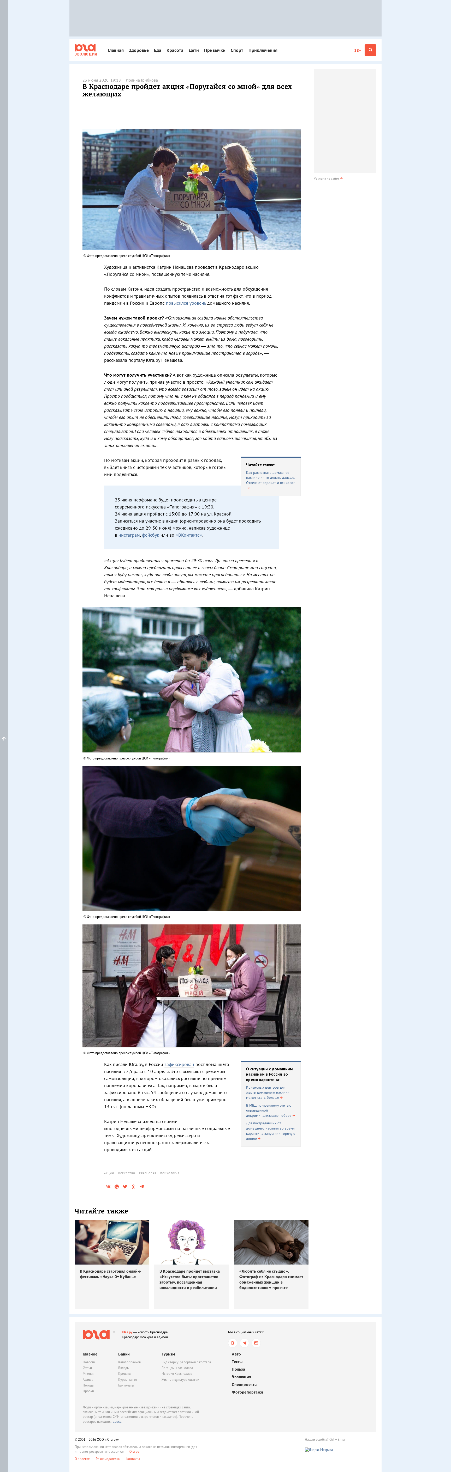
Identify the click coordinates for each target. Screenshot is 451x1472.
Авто (236, 1354)
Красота (175, 50)
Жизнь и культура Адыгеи (180, 1379)
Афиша (88, 1379)
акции (109, 1173)
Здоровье (139, 50)
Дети (194, 50)
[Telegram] (244, 1343)
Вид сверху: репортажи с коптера (186, 1362)
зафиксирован (179, 1064)
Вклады (123, 1368)
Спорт (237, 50)
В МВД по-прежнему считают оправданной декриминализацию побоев (269, 1110)
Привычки (214, 50)
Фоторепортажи (247, 1392)
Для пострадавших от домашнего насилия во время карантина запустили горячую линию (270, 1131)
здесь (117, 1421)
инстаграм (129, 535)
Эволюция (241, 1376)
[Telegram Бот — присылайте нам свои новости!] (256, 1343)
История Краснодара (177, 1373)
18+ (357, 50)
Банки (124, 1354)
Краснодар (147, 1173)
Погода (88, 1385)
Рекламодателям (108, 1459)
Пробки (88, 1391)
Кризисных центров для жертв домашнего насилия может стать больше (267, 1092)
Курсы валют (127, 1379)
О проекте (82, 1459)
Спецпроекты (244, 1384)
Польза (238, 1369)
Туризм (168, 1354)
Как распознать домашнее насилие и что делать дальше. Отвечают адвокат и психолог (270, 477)
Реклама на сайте (326, 178)
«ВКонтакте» (189, 535)
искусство (126, 1173)
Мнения (88, 1373)
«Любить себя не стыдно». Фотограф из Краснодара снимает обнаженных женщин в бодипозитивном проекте (271, 1279)
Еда (157, 50)
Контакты (133, 1459)
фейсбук (150, 535)
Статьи (87, 1368)
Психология (170, 1173)
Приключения (262, 50)
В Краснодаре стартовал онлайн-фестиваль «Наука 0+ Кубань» (110, 1273)
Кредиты (124, 1373)
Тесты (237, 1361)
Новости (89, 1362)
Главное (90, 1354)
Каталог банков (129, 1362)
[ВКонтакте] (232, 1343)
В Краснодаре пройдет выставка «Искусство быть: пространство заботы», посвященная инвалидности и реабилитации (189, 1279)
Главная (116, 50)
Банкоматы (126, 1385)
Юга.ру (127, 1332)
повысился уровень (186, 303)
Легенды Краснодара (177, 1368)
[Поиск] (370, 50)
